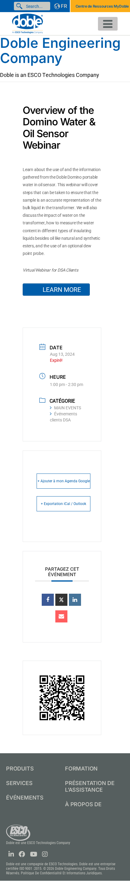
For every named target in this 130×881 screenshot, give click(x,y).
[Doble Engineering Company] (27, 23)
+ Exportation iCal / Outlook (63, 504)
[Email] (61, 616)
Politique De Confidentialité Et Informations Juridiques (61, 873)
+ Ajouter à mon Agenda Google (63, 481)
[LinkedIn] (75, 600)
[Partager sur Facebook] (48, 600)
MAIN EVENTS (67, 407)
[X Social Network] (61, 600)
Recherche (20, 6)
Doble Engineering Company (60, 50)
